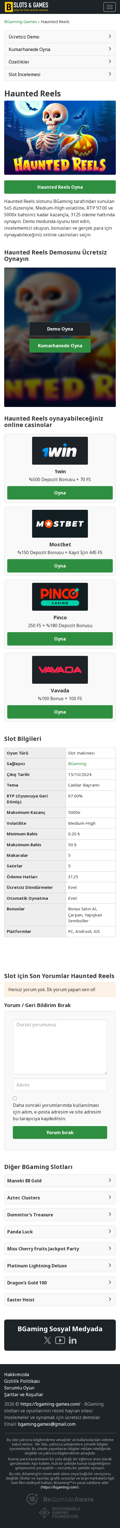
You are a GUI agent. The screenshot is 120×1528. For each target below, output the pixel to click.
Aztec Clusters (23, 1198)
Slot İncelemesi (24, 74)
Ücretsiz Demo (24, 37)
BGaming (77, 763)
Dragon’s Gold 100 (27, 1283)
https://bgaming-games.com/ (50, 1404)
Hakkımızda (16, 1374)
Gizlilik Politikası (22, 1381)
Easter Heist (21, 1300)
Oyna (60, 493)
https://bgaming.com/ (60, 1487)
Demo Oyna (60, 329)
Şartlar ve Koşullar (23, 1394)
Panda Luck (20, 1232)
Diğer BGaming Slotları (38, 1167)
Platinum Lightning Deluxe (37, 1266)
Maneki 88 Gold (24, 1181)
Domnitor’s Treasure (30, 1215)
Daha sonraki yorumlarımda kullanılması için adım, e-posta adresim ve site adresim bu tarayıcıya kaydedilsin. (57, 1112)
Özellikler (19, 62)
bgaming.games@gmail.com (47, 1424)
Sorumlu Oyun (19, 1388)
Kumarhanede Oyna (29, 49)
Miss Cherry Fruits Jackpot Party (43, 1249)
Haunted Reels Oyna (60, 187)
